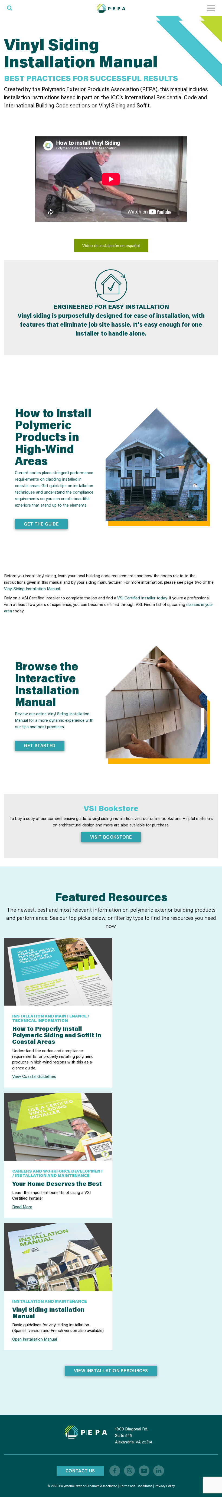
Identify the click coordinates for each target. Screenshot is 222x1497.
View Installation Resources (111, 1370)
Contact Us (80, 1470)
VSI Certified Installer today (142, 597)
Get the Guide (41, 524)
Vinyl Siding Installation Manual (32, 588)
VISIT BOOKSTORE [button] (111, 837)
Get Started (40, 745)
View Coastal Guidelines (34, 1076)
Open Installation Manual (34, 1339)
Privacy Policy (165, 1486)
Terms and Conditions (136, 1486)
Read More (22, 1206)
